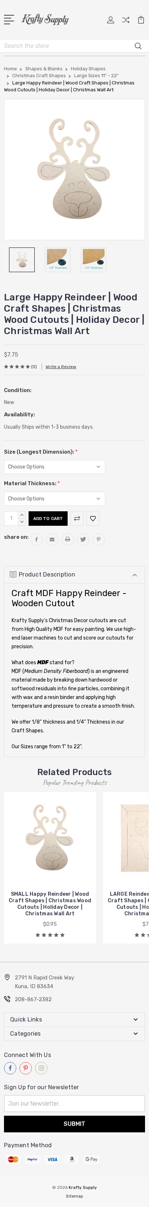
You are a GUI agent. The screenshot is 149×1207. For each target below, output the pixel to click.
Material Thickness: (32, 483)
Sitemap (74, 1196)
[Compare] (126, 22)
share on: (16, 537)
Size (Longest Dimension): (41, 452)
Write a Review (61, 366)
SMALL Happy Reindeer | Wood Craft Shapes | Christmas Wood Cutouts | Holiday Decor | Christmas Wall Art (50, 904)
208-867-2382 (33, 999)
